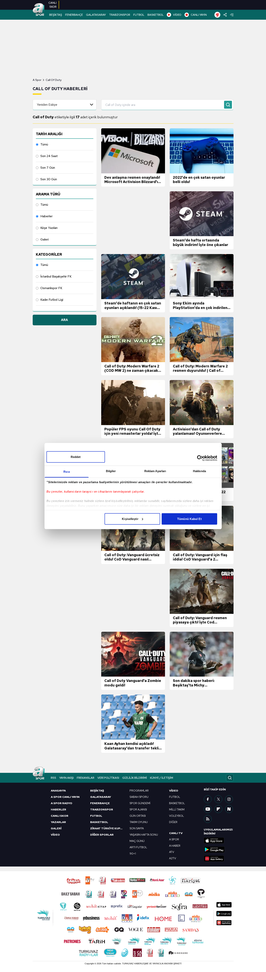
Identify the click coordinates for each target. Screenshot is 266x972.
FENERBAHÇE (74, 15)
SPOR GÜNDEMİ (140, 803)
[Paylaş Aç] (225, 15)
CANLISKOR (52, 4)
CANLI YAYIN (199, 15)
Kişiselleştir (130, 518)
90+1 (133, 853)
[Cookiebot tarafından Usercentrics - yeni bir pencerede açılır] (200, 458)
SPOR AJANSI (138, 809)
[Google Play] (218, 849)
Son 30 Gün (48, 179)
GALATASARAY (96, 15)
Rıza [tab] (66, 471)
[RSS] (208, 819)
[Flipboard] (218, 809)
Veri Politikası (108, 778)
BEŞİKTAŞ (55, 15)
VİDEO (177, 15)
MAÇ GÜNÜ (137, 841)
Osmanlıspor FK (51, 288)
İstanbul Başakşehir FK (55, 276)
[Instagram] (229, 799)
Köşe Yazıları (48, 228)
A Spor (37, 79)
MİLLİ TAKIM (176, 809)
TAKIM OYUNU (139, 822)
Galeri (44, 239)
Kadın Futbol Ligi (51, 300)
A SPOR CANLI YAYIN (65, 797)
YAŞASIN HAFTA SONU (144, 834)
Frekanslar (85, 778)
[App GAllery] (218, 858)
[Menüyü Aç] (232, 15)
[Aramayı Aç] (230, 777)
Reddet (76, 456)
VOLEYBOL (176, 816)
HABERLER (58, 809)
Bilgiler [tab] (111, 471)
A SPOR (174, 839)
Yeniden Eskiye (47, 105)
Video (173, 790)
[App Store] (218, 840)
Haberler (46, 216)
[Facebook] (208, 799)
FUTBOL (138, 15)
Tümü (44, 144)
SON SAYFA (137, 828)
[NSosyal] (229, 809)
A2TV (172, 858)
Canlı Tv (176, 833)
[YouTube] (208, 809)
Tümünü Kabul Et (189, 518)
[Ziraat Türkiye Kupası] (217, 15)
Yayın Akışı (66, 778)
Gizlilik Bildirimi (134, 778)
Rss (53, 778)
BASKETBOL (155, 15)
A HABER (174, 845)
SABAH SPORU (139, 797)
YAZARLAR (58, 822)
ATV (171, 852)
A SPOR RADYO (61, 803)
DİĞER (173, 822)
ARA (64, 320)
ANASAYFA (58, 790)
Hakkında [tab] (199, 471)
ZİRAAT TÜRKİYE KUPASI (107, 828)
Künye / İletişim (161, 778)
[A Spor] (38, 10)
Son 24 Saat (49, 156)
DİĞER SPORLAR (102, 834)
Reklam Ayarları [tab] (155, 471)
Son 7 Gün (47, 168)
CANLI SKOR (59, 816)
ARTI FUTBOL (138, 847)
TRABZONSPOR (119, 15)
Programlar (139, 790)
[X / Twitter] (218, 799)
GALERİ (56, 828)
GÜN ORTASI (138, 816)
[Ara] (228, 105)
